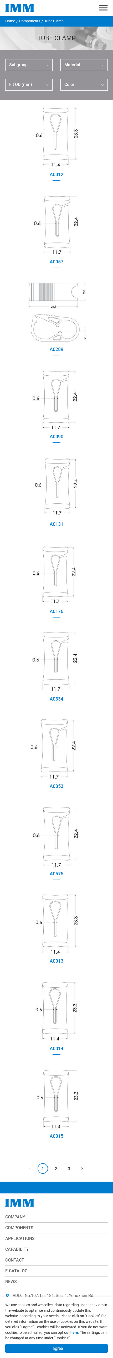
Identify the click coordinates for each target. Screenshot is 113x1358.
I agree (56, 1348)
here (74, 1332)
